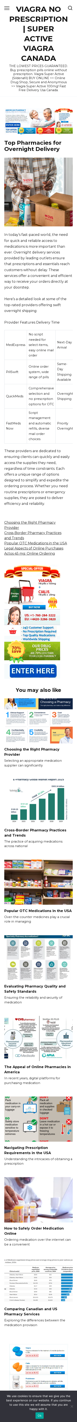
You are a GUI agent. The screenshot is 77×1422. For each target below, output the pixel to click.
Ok (39, 1415)
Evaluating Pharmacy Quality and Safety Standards (35, 989)
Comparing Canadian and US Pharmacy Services (30, 1311)
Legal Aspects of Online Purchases (33, 548)
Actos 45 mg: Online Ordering (29, 553)
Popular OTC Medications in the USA (35, 543)
